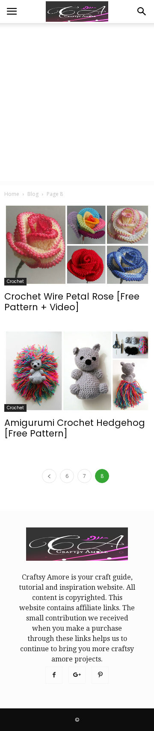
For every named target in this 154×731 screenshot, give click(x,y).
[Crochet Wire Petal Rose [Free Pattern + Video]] (77, 244)
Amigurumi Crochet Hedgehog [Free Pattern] (74, 428)
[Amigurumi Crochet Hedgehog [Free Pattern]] (77, 370)
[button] (142, 11)
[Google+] (77, 675)
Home (11, 194)
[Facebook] (53, 675)
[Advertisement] (77, 104)
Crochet (15, 281)
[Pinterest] (100, 675)
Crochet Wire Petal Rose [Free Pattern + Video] (71, 301)
